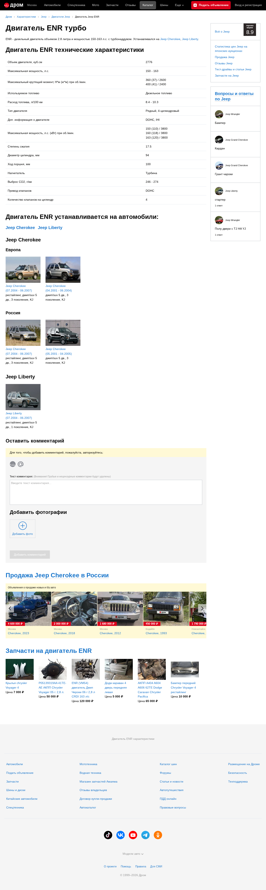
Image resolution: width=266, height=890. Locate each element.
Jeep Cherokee (170, 39)
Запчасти (112, 5)
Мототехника (88, 764)
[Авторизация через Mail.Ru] (20, 464)
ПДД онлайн (168, 798)
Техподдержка (238, 781)
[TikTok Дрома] (108, 835)
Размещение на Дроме (244, 764)
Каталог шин (168, 764)
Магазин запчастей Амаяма (98, 781)
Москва (32, 5)
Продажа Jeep (224, 57)
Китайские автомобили (21, 798)
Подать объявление (19, 772)
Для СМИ (156, 866)
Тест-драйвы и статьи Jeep (233, 69)
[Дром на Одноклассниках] (158, 835)
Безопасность (237, 772)
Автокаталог (88, 807)
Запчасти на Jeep (227, 75)
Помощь (126, 866)
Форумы (165, 772)
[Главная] (13, 5)
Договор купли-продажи (96, 798)
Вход (248, 5)
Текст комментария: (60, 476)
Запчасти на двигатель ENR (49, 650)
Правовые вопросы (173, 807)
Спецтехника (15, 807)
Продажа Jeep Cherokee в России (57, 575)
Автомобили (52, 5)
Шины (164, 5)
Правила (140, 866)
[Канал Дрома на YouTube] (133, 835)
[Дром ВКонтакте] (120, 835)
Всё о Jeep (222, 31)
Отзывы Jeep (224, 63)
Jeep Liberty (190, 39)
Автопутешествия (171, 790)
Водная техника (90, 772)
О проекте (110, 866)
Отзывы (130, 5)
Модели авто (131, 853)
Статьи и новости (171, 781)
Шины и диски (15, 790)
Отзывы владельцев (93, 790)
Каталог (148, 5)
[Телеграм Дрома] (145, 835)
